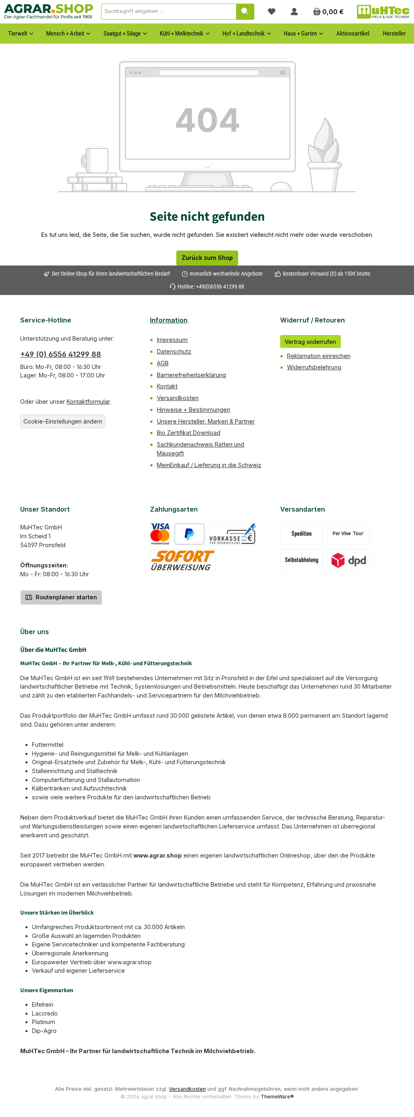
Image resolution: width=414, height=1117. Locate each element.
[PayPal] (189, 534)
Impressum (172, 339)
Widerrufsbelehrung (314, 367)
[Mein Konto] (294, 11)
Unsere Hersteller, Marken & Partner (206, 421)
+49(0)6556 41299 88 (220, 286)
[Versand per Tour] (348, 534)
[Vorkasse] (232, 534)
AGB (163, 363)
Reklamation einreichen (319, 355)
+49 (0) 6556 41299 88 (60, 354)
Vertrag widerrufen (310, 341)
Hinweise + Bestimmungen (193, 409)
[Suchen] (245, 12)
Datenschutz (174, 351)
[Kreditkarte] (160, 534)
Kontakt (167, 386)
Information (169, 320)
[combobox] (169, 12)
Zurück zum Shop (207, 257)
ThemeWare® (277, 1097)
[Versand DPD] (348, 560)
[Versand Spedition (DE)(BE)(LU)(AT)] (301, 534)
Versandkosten (178, 397)
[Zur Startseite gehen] (48, 11)
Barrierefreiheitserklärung (191, 374)
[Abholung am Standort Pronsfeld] (301, 560)
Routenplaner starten (65, 597)
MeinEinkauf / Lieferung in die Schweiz (209, 465)
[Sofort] (183, 560)
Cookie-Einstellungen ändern (62, 421)
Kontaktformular (88, 401)
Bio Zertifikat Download (188, 432)
